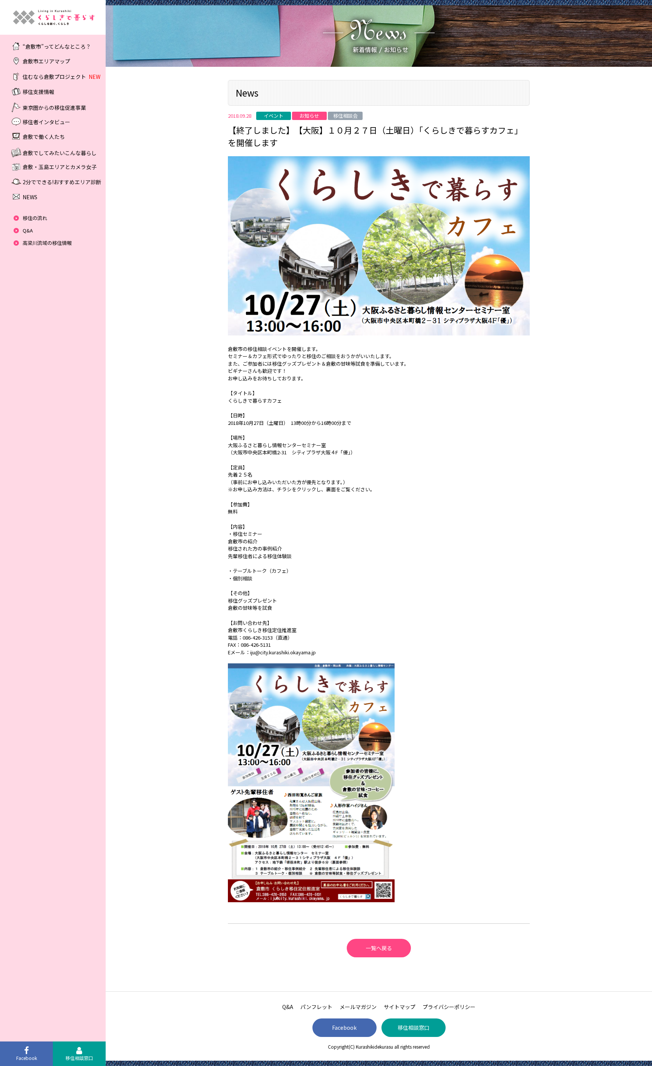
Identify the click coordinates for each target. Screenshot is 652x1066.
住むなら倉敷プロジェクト (61, 76)
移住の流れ (35, 218)
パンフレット (316, 1007)
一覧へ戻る (379, 948)
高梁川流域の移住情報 (47, 242)
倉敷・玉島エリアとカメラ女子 (60, 167)
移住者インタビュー (46, 121)
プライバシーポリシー (449, 1007)
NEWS (30, 197)
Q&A (28, 230)
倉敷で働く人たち (44, 136)
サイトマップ (399, 1007)
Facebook (344, 1027)
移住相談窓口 (413, 1027)
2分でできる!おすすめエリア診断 (62, 182)
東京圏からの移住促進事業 (54, 107)
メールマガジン (358, 1007)
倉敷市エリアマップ (46, 61)
